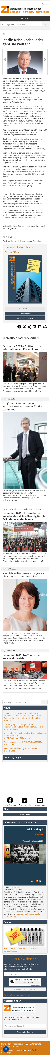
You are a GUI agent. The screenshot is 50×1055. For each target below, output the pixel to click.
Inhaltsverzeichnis (25, 318)
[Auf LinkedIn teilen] (34, 327)
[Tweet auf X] (24, 327)
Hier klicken (28, 982)
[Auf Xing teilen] (29, 327)
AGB (26, 1044)
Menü (26, 18)
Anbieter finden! (26, 1032)
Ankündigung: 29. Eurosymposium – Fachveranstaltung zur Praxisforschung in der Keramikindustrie (23, 726)
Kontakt (16, 1046)
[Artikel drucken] (44, 327)
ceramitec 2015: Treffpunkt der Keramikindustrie (22, 656)
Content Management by (12, 1050)
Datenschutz (35, 1044)
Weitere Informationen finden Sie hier (17, 995)
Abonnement (25, 313)
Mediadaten (17, 1044)
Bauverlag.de (7, 1052)
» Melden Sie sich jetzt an (25, 989)
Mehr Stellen (25, 814)
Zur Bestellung (10, 916)
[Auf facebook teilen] (19, 327)
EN (47, 4)
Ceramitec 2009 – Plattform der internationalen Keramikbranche (23, 347)
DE (43, 4)
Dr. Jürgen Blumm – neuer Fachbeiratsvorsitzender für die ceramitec (22, 406)
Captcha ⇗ (34, 985)
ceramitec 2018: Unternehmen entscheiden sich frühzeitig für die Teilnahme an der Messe (24, 516)
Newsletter (6, 1044)
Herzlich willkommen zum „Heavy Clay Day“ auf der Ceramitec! (24, 575)
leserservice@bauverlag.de (28, 914)
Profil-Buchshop (19, 911)
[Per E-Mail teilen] (39, 327)
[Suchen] (46, 24)
